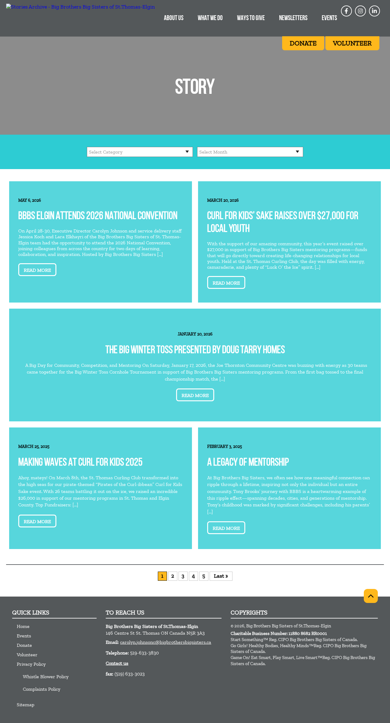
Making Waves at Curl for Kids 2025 (80, 463)
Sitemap (25, 704)
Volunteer (27, 654)
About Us (173, 18)
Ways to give (251, 18)
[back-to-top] (371, 596)
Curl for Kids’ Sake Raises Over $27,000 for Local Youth (282, 223)
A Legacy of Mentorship (248, 463)
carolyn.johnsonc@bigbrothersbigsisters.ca (165, 642)
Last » (221, 575)
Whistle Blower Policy (46, 676)
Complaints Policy (41, 689)
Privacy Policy (31, 664)
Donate (24, 645)
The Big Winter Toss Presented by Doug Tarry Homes (195, 350)
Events (329, 18)
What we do (210, 18)
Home (23, 626)
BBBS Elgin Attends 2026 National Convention (97, 216)
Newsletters (293, 18)
